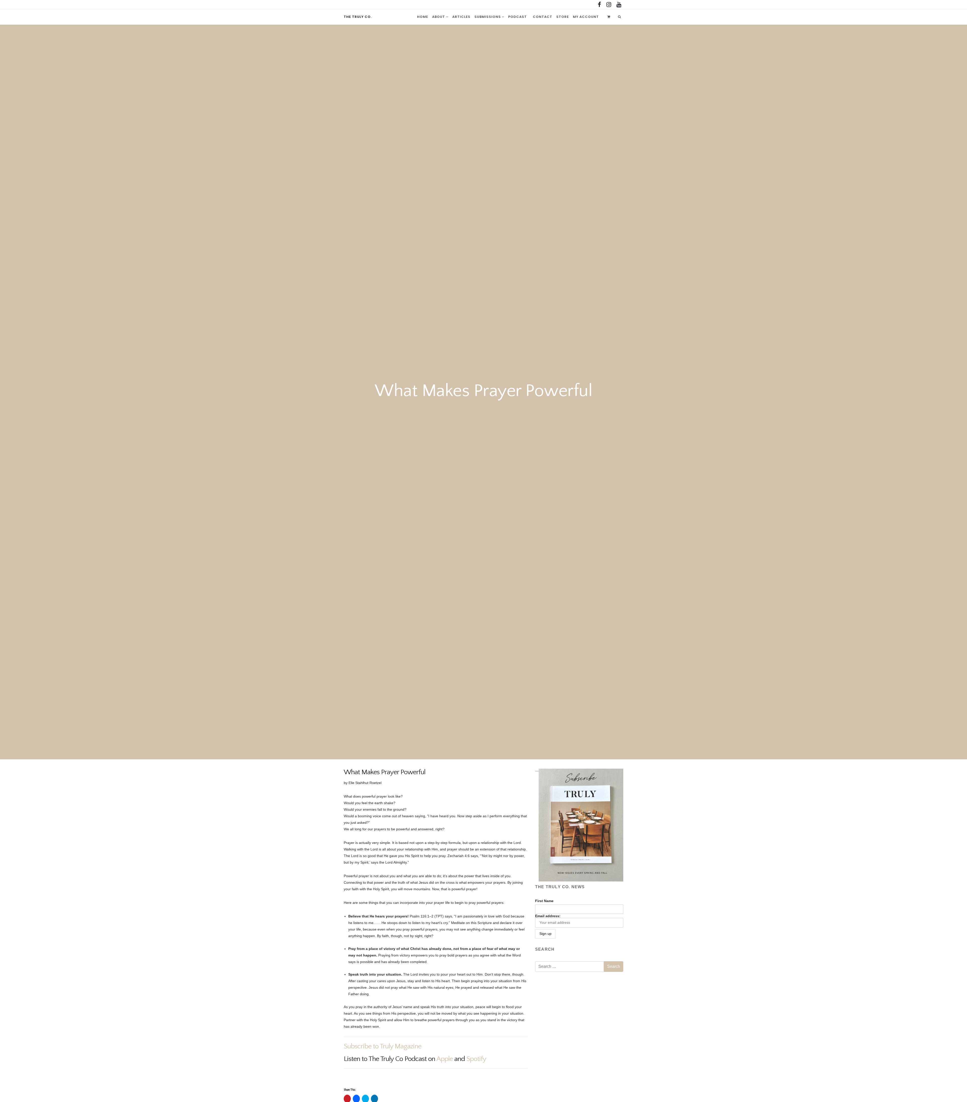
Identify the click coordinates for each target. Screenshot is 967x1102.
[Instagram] (608, 5)
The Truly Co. (358, 16)
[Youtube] (618, 5)
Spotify (476, 1059)
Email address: (548, 916)
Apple (444, 1059)
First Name (544, 901)
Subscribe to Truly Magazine (382, 1046)
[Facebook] (599, 5)
